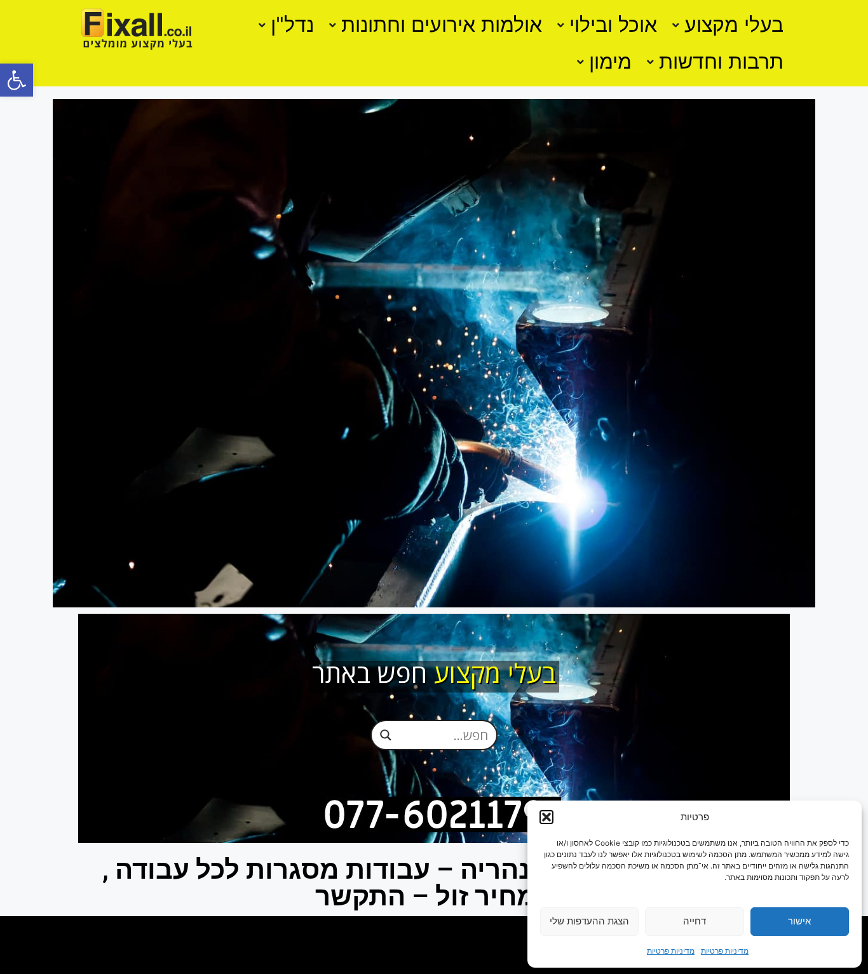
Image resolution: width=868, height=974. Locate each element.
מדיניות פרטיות (725, 951)
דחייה (694, 921)
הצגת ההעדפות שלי (589, 921)
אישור (799, 921)
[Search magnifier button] (386, 734)
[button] (16, 80)
